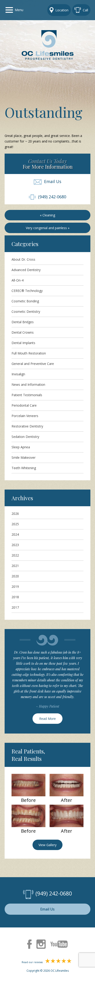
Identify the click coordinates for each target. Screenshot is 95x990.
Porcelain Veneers (25, 416)
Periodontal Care (24, 405)
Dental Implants (23, 343)
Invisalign (18, 374)
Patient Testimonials (27, 395)
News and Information (28, 384)
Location (61, 10)
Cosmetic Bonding (25, 301)
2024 (15, 534)
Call (85, 10)
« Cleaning (47, 215)
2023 (15, 545)
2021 (15, 565)
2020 (15, 576)
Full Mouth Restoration (29, 353)
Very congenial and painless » (47, 228)
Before (28, 800)
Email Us (51, 181)
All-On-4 (18, 280)
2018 (15, 597)
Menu (19, 10)
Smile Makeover (24, 457)
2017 (15, 607)
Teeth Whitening (24, 468)
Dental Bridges (23, 322)
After (66, 800)
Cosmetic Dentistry (26, 311)
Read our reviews (32, 962)
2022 (15, 555)
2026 (15, 513)
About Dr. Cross (23, 259)
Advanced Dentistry (26, 270)
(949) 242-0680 (51, 196)
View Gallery (47, 845)
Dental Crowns (23, 332)
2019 (15, 586)
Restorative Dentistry (27, 426)
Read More (47, 718)
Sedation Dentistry (25, 436)
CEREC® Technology (27, 290)
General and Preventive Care (33, 363)
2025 (15, 524)
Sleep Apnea (21, 447)
